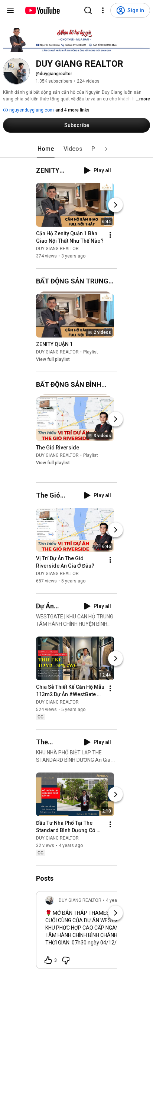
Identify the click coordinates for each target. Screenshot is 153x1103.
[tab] (46, 149)
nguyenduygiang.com (31, 110)
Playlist (90, 352)
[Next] (115, 204)
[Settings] (102, 10)
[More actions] (110, 234)
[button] (106, 149)
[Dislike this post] (66, 960)
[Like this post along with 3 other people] (48, 960)
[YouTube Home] (42, 10)
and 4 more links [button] (72, 110)
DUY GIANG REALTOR (57, 248)
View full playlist (53, 359)
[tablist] (76, 149)
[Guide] (10, 10)
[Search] (88, 10)
